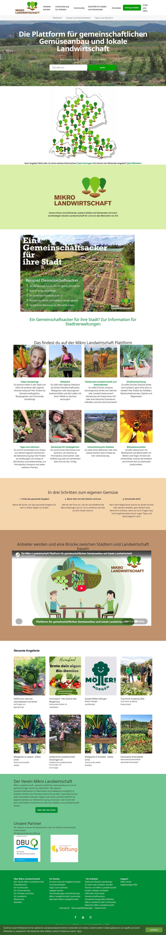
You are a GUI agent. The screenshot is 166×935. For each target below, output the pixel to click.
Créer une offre (145, 8)
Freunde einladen (57, 884)
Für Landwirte (20, 896)
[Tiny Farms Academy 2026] (136, 676)
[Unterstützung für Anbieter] (100, 426)
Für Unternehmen (22, 890)
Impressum (64, 908)
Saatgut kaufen (56, 890)
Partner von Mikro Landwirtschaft (100, 887)
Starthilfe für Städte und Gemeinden (97, 8)
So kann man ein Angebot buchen (64, 881)
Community (79, 8)
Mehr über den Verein (46, 810)
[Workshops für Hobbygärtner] (65, 426)
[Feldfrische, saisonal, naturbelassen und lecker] (29, 676)
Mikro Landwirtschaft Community (64, 896)
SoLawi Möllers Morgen (96, 698)
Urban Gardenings (30, 381)
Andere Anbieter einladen (96, 890)
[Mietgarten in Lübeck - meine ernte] (29, 734)
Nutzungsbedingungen (82, 908)
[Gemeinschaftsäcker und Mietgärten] (65, 361)
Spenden (18, 902)
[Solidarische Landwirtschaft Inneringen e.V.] (65, 734)
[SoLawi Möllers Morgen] (101, 676)
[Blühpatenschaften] (136, 426)
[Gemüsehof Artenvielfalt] (136, 734)
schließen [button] (154, 930)
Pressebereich (20, 884)
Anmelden (116, 8)
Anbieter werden (47, 8)
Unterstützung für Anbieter (62, 8)
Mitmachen (19, 899)
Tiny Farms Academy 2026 (132, 698)
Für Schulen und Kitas (24, 893)
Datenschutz (100, 908)
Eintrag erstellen (132, 7)
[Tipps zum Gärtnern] (29, 426)
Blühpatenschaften (136, 447)
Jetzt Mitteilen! (134, 163)
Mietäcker (57, 17)
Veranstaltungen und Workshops (64, 893)
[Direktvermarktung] (136, 361)
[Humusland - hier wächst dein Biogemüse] (65, 676)
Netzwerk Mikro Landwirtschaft (64, 899)
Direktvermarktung (136, 381)
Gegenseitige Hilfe (128, 884)
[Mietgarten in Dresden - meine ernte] (101, 734)
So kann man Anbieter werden (99, 884)
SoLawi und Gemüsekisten (78, 17)
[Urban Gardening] (29, 361)
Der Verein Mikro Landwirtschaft (29, 881)
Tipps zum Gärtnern (104, 17)
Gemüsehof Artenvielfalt (132, 757)
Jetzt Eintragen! (85, 163)
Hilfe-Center (125, 881)
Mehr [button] (79, 931)
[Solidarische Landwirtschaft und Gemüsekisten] (100, 361)
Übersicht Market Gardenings (98, 881)
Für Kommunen (21, 887)
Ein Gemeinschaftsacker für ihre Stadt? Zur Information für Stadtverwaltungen (83, 321)
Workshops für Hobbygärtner (65, 447)
